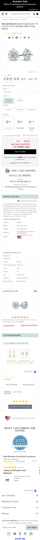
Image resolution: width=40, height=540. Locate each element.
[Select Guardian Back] (31, 122)
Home (5, 19)
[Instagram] (8, 534)
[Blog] (31, 534)
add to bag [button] (20, 151)
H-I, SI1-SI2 (20, 110)
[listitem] (20, 475)
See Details (32, 9)
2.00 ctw (19, 100)
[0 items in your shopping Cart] (37, 14)
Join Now (32, 527)
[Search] (6, 14)
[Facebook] (20, 534)
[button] (9, 38)
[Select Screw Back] (20, 122)
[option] (9, 78)
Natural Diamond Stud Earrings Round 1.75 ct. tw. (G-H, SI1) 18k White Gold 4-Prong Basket (19, 321)
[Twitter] (14, 534)
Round (24, 19)
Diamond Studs (14, 19)
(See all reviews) (10, 459)
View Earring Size (31, 135)
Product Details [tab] (11, 196)
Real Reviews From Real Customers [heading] (19, 456)
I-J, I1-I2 (8, 110)
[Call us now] (34, 14)
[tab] (12, 384)
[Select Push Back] (8, 122)
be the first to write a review (20, 407)
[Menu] (3, 14)
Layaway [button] (13, 163)
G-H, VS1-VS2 (31, 110)
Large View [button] (32, 72)
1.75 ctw (8, 100)
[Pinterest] (25, 534)
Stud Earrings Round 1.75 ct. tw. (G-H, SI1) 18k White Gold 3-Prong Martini (20, 26)
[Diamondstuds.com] (20, 14)
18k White (7, 92)
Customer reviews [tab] (12, 335)
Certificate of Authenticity (28, 201)
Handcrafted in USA (22, 418)
